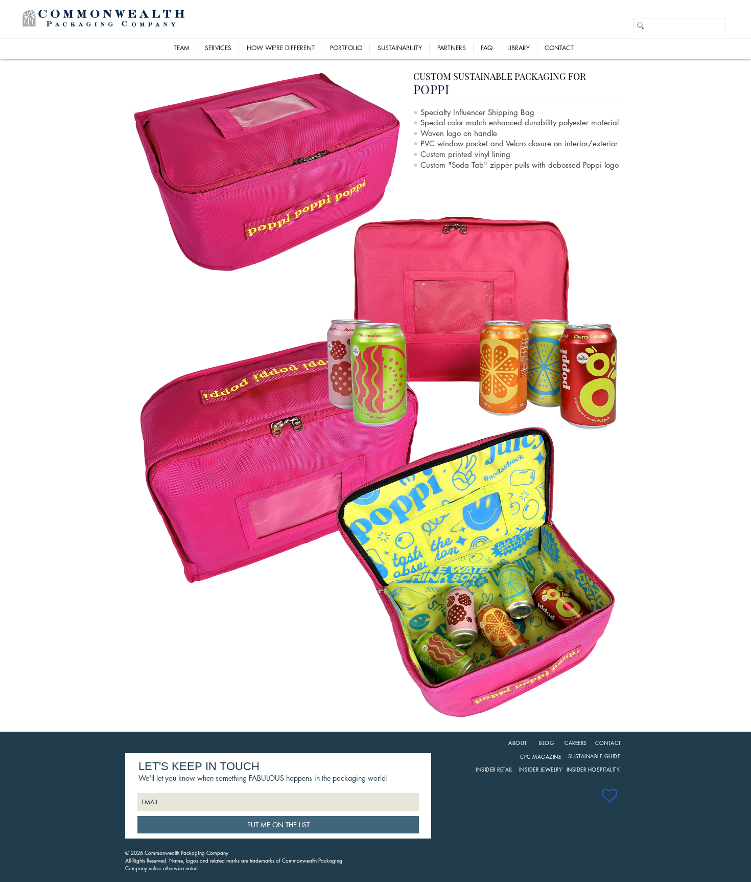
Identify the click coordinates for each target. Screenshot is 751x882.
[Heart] (609, 795)
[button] (345, 48)
